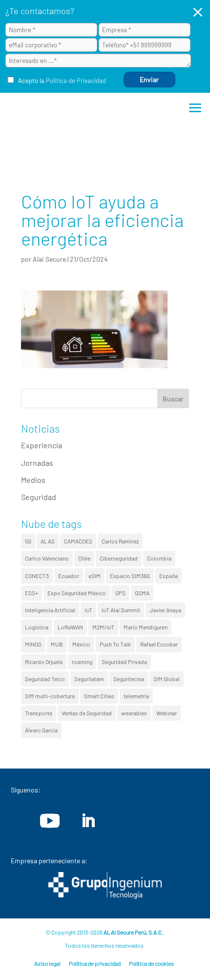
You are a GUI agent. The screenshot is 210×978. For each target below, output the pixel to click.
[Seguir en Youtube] (49, 820)
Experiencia (41, 445)
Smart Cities (99, 695)
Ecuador (68, 575)
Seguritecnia (128, 678)
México (81, 644)
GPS (120, 592)
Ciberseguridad (119, 558)
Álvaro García (41, 730)
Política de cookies (151, 963)
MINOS (33, 644)
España (168, 575)
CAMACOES (78, 541)
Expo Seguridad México (76, 592)
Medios (33, 479)
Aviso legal (47, 963)
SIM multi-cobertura (50, 695)
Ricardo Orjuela (44, 661)
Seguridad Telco (45, 678)
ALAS (48, 541)
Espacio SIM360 (130, 575)
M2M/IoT (103, 627)
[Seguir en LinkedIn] (88, 820)
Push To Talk (115, 644)
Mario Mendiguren (146, 627)
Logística (36, 627)
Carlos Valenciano (47, 558)
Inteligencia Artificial (50, 609)
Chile (84, 558)
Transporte (38, 712)
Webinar (166, 712)
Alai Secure (49, 259)
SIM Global (166, 678)
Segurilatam (89, 678)
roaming (82, 661)
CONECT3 (37, 575)
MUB (57, 644)
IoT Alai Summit (121, 609)
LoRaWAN (70, 627)
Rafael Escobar (159, 644)
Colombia (159, 558)
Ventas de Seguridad (87, 712)
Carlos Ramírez (120, 541)
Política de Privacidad (76, 80)
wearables (134, 712)
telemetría (136, 695)
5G (28, 541)
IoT (88, 609)
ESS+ (31, 592)
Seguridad (38, 496)
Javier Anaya (165, 609)
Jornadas (37, 462)
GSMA (142, 592)
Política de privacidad (95, 963)
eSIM (94, 575)
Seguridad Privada (124, 661)
